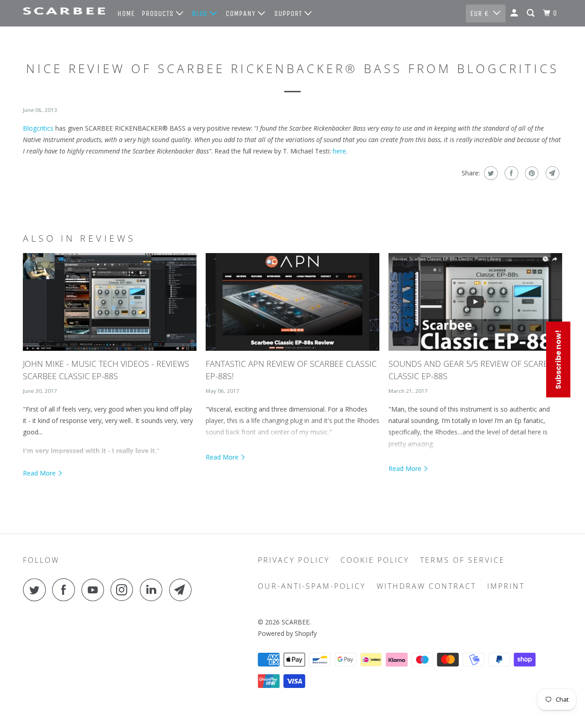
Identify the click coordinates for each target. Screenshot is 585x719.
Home (126, 13)
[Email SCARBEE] (183, 589)
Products (159, 13)
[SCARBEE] (64, 11)
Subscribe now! (558, 359)
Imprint (506, 586)
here (339, 151)
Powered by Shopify (287, 633)
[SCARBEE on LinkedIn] (153, 589)
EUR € (479, 13)
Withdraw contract (426, 586)
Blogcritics (38, 128)
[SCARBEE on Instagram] (124, 589)
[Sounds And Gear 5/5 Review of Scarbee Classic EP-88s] (475, 302)
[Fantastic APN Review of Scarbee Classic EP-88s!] (292, 302)
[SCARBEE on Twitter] (36, 589)
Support (289, 13)
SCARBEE (295, 622)
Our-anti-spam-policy (312, 586)
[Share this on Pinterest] (531, 173)
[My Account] (515, 13)
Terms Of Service (462, 560)
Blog (201, 13)
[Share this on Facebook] (510, 173)
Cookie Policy (374, 560)
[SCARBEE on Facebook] (66, 589)
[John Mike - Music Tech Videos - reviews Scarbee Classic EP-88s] (110, 302)
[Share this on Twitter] (490, 173)
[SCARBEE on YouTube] (95, 589)
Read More (40, 473)
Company (242, 13)
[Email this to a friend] (551, 173)
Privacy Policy (294, 560)
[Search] (531, 13)
